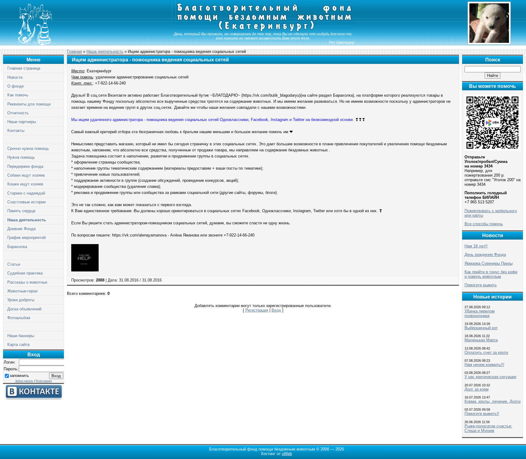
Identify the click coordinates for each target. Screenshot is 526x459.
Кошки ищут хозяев (25, 184)
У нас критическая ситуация (490, 376)
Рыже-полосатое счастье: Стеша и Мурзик (488, 428)
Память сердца (21, 211)
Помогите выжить (481, 285)
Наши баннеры (20, 335)
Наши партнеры (21, 121)
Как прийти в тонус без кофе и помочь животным (491, 274)
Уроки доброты (20, 300)
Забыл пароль (24, 380)
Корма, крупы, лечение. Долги (493, 401)
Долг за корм (477, 389)
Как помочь (17, 95)
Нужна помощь (21, 157)
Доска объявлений (24, 309)
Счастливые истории (26, 202)
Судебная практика (25, 273)
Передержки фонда (25, 166)
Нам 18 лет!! (476, 246)
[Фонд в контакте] (33, 398)
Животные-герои (22, 291)
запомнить (19, 375)
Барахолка (17, 246)
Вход (276, 310)
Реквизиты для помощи (29, 104)
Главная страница (23, 68)
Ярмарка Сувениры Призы (489, 263)
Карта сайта (18, 344)
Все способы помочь (484, 224)
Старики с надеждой (26, 193)
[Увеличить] (85, 270)
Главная (74, 51)
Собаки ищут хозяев (26, 175)
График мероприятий (26, 237)
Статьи (13, 264)
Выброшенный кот (481, 328)
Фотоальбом (18, 318)
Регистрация (44, 380)
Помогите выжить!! (482, 413)
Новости (15, 77)
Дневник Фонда (21, 228)
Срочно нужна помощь (28, 148)
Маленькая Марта (481, 340)
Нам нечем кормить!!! (484, 364)
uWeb (287, 453)
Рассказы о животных (27, 282)
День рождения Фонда (485, 254)
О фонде (15, 86)
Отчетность (18, 113)
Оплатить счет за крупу (486, 352)
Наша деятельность (26, 220)
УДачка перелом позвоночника (480, 313)
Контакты (15, 130)
